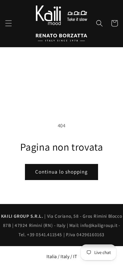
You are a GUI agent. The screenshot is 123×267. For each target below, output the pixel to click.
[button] (8, 23)
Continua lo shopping (61, 171)
